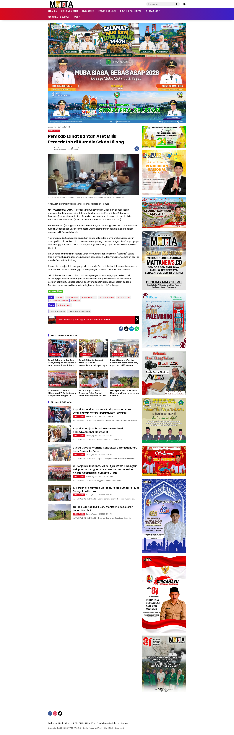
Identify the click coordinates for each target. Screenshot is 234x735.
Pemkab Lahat (108, 297)
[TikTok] (60, 713)
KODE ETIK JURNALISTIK (84, 723)
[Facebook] (121, 328)
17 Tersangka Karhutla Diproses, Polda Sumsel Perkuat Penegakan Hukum (92, 393)
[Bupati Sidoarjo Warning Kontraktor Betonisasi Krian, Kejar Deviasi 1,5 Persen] (124, 348)
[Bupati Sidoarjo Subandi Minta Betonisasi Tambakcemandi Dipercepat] (93, 348)
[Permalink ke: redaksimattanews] (51, 148)
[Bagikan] (136, 148)
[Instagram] (55, 713)
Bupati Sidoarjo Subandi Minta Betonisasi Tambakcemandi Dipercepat (93, 363)
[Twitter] (126, 328)
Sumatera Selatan (60, 300)
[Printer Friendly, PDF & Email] (55, 291)
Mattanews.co (90, 297)
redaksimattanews (61, 148)
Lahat (60, 297)
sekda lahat (125, 297)
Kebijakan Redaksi (108, 723)
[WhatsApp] (136, 328)
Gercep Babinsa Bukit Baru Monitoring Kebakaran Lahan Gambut (124, 393)
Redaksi (124, 723)
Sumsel (76, 300)
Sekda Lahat (65, 305)
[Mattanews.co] (61, 4)
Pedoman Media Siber (58, 723)
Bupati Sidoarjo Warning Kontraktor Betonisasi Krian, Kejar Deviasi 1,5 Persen (124, 363)
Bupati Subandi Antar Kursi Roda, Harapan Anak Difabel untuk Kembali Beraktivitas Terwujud (62, 363)
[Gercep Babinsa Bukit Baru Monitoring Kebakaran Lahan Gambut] (124, 379)
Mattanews (73, 297)
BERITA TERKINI (54, 131)
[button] (177, 4)
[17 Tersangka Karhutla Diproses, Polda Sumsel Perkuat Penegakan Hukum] (93, 379)
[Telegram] (131, 328)
